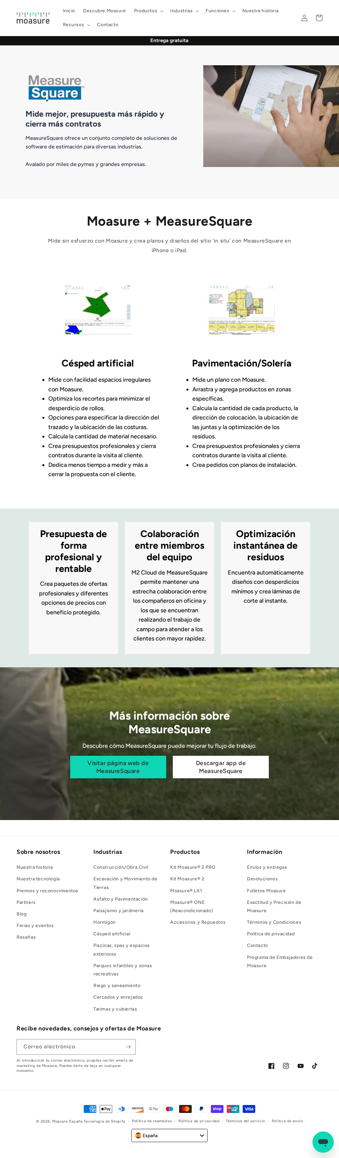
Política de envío (287, 1121)
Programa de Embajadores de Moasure (280, 961)
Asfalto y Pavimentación (120, 899)
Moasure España (67, 1121)
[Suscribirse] (128, 1047)
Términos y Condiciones (274, 922)
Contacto (257, 945)
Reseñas (26, 937)
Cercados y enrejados (118, 997)
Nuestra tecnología (38, 879)
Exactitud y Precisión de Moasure (274, 906)
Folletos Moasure (266, 891)
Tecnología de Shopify (104, 1121)
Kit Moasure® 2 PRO (193, 867)
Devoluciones (262, 879)
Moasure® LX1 (186, 891)
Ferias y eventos (35, 925)
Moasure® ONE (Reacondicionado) (191, 906)
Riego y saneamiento (116, 985)
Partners (26, 902)
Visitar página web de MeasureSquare (118, 767)
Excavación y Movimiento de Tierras (125, 883)
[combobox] (169, 1135)
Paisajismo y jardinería (118, 910)
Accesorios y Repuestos (197, 922)
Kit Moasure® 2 (187, 879)
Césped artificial (111, 934)
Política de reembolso (152, 1121)
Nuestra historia (35, 867)
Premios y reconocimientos (47, 891)
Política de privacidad (271, 934)
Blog (21, 914)
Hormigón (104, 922)
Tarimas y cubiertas (115, 1009)
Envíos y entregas (267, 867)
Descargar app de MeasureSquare (221, 767)
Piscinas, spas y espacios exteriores (121, 950)
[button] (148, 11)
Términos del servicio (245, 1121)
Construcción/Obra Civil (120, 867)
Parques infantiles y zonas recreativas (122, 970)
